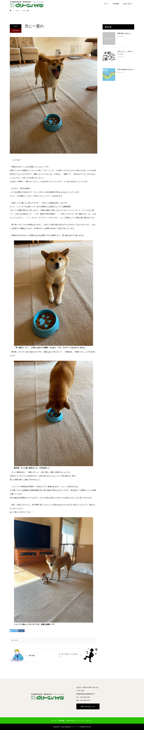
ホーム (106, 4)
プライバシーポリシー (85, 720)
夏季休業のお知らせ (124, 33)
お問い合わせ (127, 4)
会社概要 (116, 4)
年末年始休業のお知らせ (125, 69)
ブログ (15, 26)
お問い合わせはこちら (88, 706)
